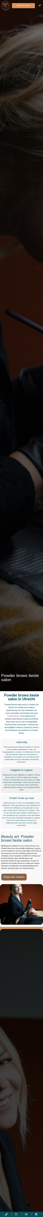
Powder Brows (13, 716)
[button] (39, 5)
